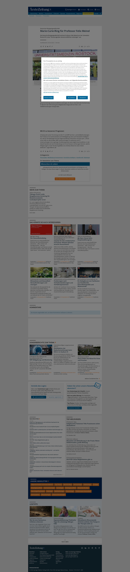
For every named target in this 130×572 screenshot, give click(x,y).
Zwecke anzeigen (48, 97)
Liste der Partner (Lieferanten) (51, 92)
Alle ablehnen (71, 97)
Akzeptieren (83, 97)
